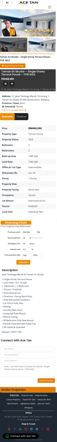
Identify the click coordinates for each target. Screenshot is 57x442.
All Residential (29, 53)
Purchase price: (14, 232)
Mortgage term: (14, 243)
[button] (21, 436)
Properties (14, 53)
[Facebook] (14, 429)
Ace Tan (26, 340)
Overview (7, 116)
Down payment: (14, 238)
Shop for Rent (41, 395)
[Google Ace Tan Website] (9, 429)
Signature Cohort (27, 403)
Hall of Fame (12, 403)
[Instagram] (20, 429)
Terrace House (45, 53)
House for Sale (29, 399)
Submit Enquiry (46, 380)
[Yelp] (42, 429)
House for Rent (44, 399)
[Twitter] (37, 429)
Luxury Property (13, 399)
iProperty (29, 407)
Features (21, 116)
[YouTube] (25, 429)
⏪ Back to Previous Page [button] (13, 65)
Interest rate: (15, 249)
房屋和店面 (14, 395)
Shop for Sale (27, 395)
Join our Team (44, 403)
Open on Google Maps (13, 110)
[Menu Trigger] (49, 7)
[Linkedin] (31, 429)
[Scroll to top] (50, 435)
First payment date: (13, 255)
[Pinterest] (48, 429)
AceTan (3, 53)
